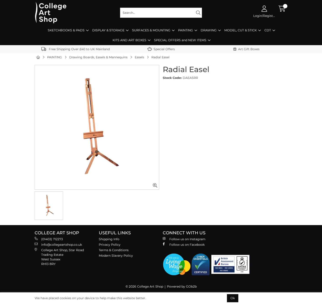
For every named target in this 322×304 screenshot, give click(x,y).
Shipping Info (109, 239)
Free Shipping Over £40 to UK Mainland (79, 49)
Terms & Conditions (114, 250)
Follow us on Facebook (187, 245)
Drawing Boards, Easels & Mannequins (98, 57)
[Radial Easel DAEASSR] (97, 127)
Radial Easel (160, 57)
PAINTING (185, 30)
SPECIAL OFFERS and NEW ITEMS (180, 40)
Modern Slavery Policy (116, 256)
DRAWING (209, 30)
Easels (139, 57)
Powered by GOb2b (182, 286)
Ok (232, 298)
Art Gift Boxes (249, 49)
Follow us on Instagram (187, 239)
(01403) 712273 (52, 239)
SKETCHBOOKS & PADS (66, 30)
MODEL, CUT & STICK (240, 30)
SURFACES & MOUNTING (151, 30)
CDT (267, 30)
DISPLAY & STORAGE (108, 30)
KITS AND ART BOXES (129, 40)
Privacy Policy (109, 245)
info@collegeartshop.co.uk (61, 245)
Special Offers (164, 49)
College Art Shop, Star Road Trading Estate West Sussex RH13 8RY (62, 257)
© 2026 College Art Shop (144, 286)
